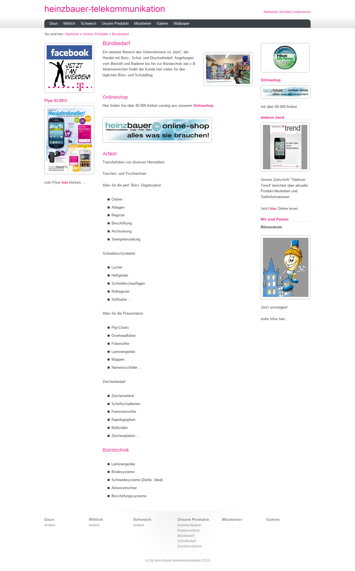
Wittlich (69, 23)
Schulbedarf (187, 541)
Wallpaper (181, 23)
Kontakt (285, 12)
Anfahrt (49, 525)
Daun (53, 23)
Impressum (302, 12)
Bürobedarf (120, 34)
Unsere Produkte (115, 23)
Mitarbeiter (142, 23)
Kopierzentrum (189, 530)
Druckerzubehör (190, 546)
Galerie (162, 23)
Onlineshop (203, 105)
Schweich (88, 23)
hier (65, 182)
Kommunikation (189, 525)
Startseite (270, 12)
